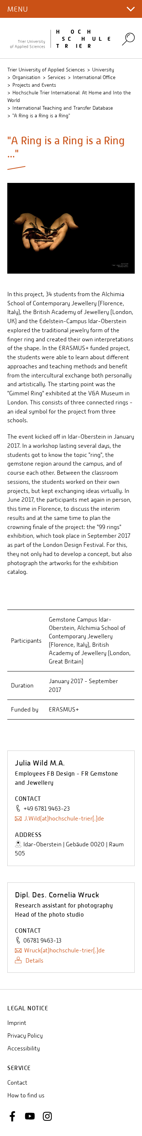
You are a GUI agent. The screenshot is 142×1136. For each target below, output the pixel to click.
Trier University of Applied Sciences (46, 70)
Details (33, 960)
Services (57, 77)
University (103, 70)
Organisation (26, 77)
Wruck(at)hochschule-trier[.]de (64, 950)
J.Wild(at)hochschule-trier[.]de (64, 818)
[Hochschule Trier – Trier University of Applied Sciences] (60, 38)
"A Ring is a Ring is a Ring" (41, 115)
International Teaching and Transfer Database (62, 108)
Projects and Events (34, 85)
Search (128, 38)
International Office (94, 77)
